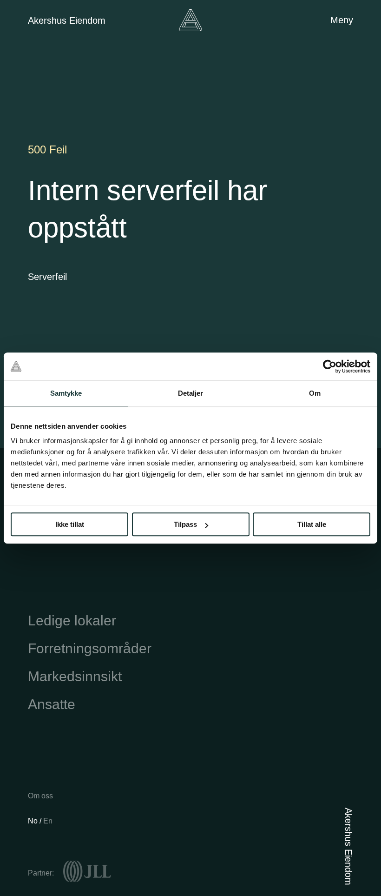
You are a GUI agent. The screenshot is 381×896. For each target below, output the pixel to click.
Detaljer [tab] (191, 393)
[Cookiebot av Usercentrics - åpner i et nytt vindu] (329, 366)
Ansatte (51, 704)
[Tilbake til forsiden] (190, 20)
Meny (341, 20)
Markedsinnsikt (75, 676)
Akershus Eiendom (66, 20)
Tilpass (185, 524)
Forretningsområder (89, 648)
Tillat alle (311, 524)
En (48, 821)
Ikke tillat (69, 524)
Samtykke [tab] (66, 393)
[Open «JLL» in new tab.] (87, 871)
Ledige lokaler (72, 620)
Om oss (40, 796)
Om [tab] (315, 393)
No (33, 821)
